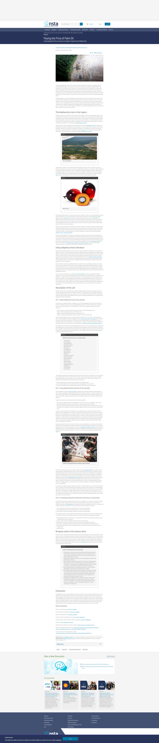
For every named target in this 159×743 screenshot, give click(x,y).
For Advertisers (94, 720)
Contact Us (70, 718)
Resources (47, 29)
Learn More (58, 740)
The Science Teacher (50, 32)
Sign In (100, 24)
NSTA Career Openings (72, 722)
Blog (45, 727)
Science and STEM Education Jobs (74, 724)
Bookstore (54, 29)
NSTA (45, 32)
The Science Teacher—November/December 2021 (63, 32)
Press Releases (71, 727)
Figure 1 (83, 130)
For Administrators (95, 716)
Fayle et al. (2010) (80, 274)
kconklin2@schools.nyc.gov (69, 638)
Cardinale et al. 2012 (81, 122)
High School (85, 649)
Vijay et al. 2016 (96, 216)
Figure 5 (84, 542)
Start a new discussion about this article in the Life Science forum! (95, 664)
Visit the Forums (111, 656)
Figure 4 (57, 431)
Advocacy (111, 29)
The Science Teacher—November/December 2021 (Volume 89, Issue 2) (71, 47)
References (60, 644)
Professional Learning (75, 29)
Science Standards (48, 724)
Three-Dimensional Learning (74, 649)
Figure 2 (57, 175)
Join (107, 24)
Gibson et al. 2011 (91, 125)
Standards (92, 29)
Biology (58, 649)
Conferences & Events (63, 29)
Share (92, 52)
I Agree (70, 739)
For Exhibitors (94, 722)
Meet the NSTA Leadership (73, 720)
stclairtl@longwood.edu (67, 637)
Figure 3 (100, 330)
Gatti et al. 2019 (96, 241)
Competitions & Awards (101, 29)
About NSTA (70, 716)
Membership (85, 29)
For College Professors (95, 718)
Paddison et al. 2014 (87, 131)
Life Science (64, 649)
